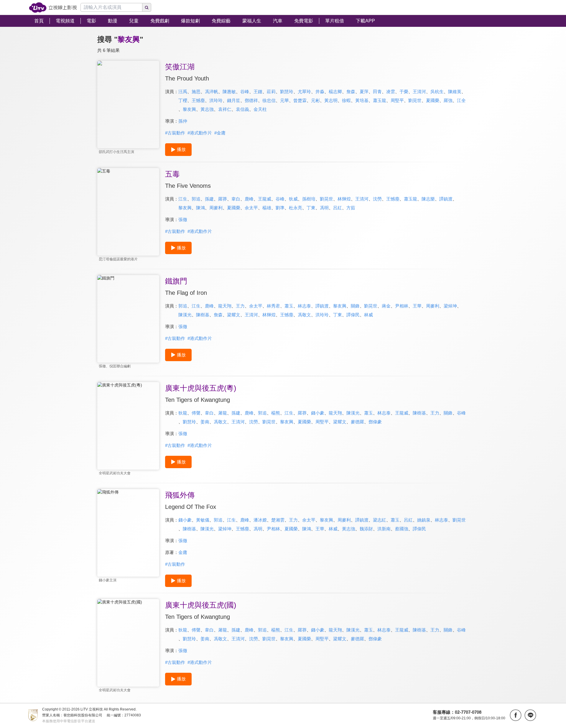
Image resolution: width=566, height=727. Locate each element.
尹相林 (401, 305)
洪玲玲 (216, 100)
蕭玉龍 (379, 100)
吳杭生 (437, 91)
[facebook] (515, 715)
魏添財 (366, 528)
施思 (196, 91)
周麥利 (216, 207)
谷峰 (244, 91)
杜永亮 (295, 207)
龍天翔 (224, 305)
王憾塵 (198, 100)
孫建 (209, 198)
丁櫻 (182, 100)
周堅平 (397, 100)
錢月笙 (233, 100)
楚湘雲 (277, 519)
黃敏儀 (202, 519)
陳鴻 (200, 207)
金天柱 (260, 109)
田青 (377, 91)
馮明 (324, 207)
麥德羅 (357, 421)
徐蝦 (346, 100)
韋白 (235, 198)
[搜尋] (146, 7)
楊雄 (266, 207)
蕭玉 (288, 305)
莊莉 (271, 91)
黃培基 (361, 100)
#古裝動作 (175, 132)
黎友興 (189, 109)
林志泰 (304, 305)
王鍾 (258, 91)
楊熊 (275, 412)
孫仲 (182, 121)
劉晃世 (415, 100)
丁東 (311, 207)
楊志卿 (335, 91)
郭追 (196, 198)
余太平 (251, 207)
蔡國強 (401, 528)
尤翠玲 (304, 91)
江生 (182, 198)
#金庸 (220, 132)
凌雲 (390, 91)
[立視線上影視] (53, 7)
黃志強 (207, 109)
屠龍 (222, 412)
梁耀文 (233, 314)
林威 (368, 314)
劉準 (280, 207)
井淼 (319, 91)
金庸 (182, 552)
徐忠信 (269, 100)
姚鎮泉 (423, 519)
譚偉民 (353, 314)
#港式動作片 (199, 132)
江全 (461, 100)
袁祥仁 (224, 109)
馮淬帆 (211, 91)
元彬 (315, 100)
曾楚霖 (300, 100)
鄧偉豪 (375, 421)
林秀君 (273, 305)
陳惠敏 (229, 91)
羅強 (448, 100)
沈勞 (377, 198)
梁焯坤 (450, 305)
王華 (417, 305)
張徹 (182, 219)
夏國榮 (432, 100)
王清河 (419, 91)
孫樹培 (308, 198)
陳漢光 (185, 314)
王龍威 (264, 198)
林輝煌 (344, 198)
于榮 (403, 91)
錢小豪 (317, 412)
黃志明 (331, 100)
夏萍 (364, 91)
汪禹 (182, 91)
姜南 (204, 421)
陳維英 (454, 91)
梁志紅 (379, 519)
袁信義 (242, 109)
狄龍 (182, 412)
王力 (240, 305)
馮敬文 (304, 314)
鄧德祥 (251, 100)
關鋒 (355, 305)
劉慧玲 (286, 91)
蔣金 (386, 305)
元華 (284, 100)
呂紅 (337, 207)
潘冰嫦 (260, 519)
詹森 (350, 91)
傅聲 (196, 412)
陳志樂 (428, 198)
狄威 (293, 198)
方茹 (350, 207)
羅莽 (222, 198)
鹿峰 (249, 198)
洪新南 (384, 528)
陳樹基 (202, 314)
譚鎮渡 (446, 198)
